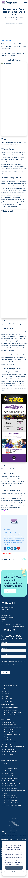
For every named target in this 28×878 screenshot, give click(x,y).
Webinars (6, 766)
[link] (2, 630)
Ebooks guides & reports (10, 768)
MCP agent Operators (10, 751)
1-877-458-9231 (5, 624)
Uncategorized (18, 20)
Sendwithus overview (10, 742)
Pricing (6, 696)
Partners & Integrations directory (13, 783)
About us (6, 689)
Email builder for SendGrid (11, 798)
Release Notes (8, 701)
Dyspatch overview (9, 722)
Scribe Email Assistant (10, 749)
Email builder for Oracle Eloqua (12, 805)
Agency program (8, 744)
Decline (14, 871)
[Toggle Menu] (25, 2)
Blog (5, 763)
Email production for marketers (12, 712)
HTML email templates (10, 771)
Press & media (8, 698)
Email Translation (8, 754)
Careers (6, 691)
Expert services (8, 739)
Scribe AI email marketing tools (12, 727)
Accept (14, 868)
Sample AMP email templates (12, 734)
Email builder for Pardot (10, 795)
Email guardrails (8, 737)
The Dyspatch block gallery (11, 778)
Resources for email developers (12, 715)
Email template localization (11, 732)
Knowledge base (8, 773)
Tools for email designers (11, 707)
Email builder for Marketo (11, 800)
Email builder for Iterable (10, 788)
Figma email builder (9, 775)
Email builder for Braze (10, 785)
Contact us (7, 693)
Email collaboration (9, 729)
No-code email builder (10, 724)
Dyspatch (9, 2)
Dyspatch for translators (11, 710)
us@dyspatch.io (17, 624)
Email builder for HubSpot (11, 803)
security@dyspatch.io (18, 626)
